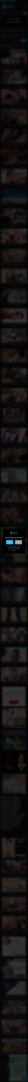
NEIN (18, 542)
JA (9, 542)
